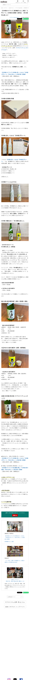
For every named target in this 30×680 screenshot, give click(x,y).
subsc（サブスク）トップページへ (15, 607)
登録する (15, 515)
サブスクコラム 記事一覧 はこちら (15, 602)
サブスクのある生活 (14, 17)
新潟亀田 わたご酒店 (9, 541)
